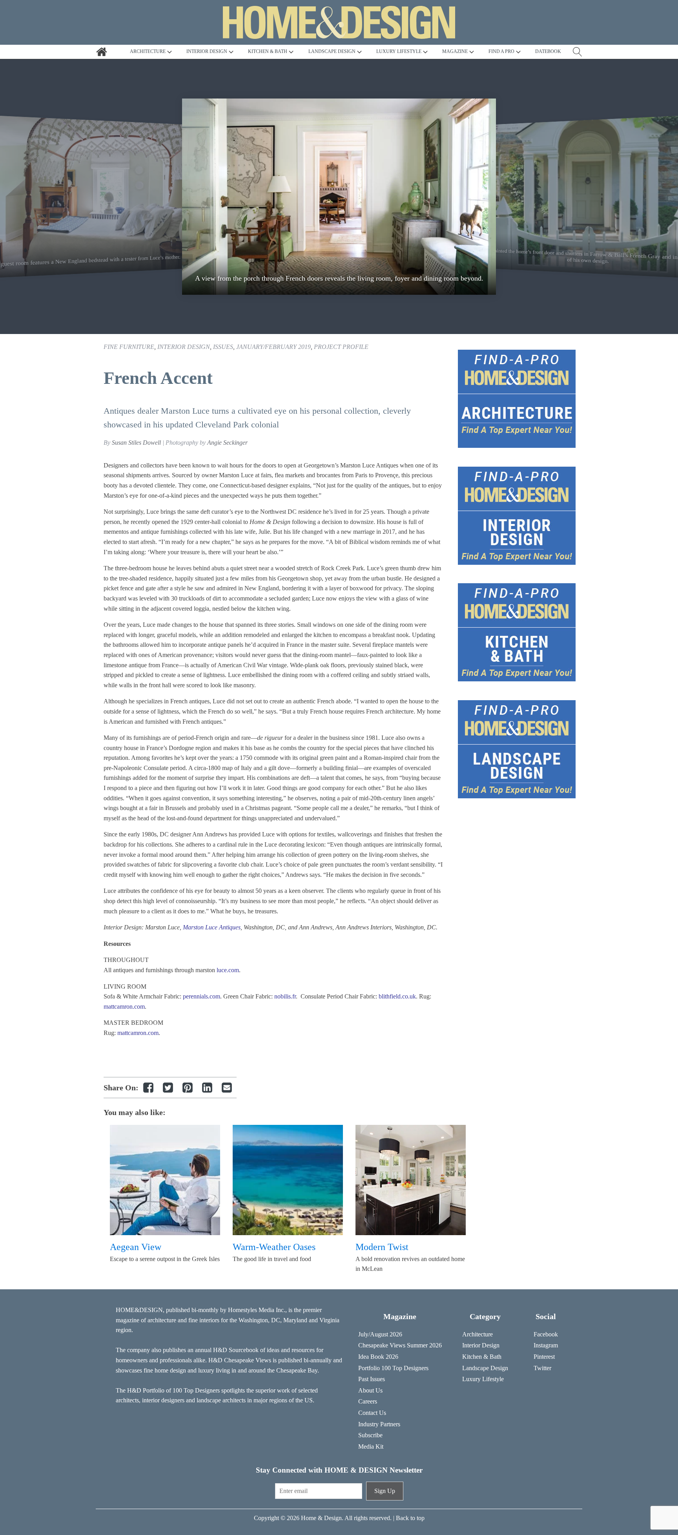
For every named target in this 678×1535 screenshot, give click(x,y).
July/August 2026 (380, 1334)
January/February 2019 (273, 346)
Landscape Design (485, 1368)
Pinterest (544, 1356)
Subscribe (370, 1435)
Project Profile (341, 346)
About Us (370, 1390)
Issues (223, 346)
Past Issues (371, 1379)
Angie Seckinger (227, 442)
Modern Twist (381, 1247)
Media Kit (370, 1446)
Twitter (542, 1368)
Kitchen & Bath (481, 1356)
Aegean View (135, 1247)
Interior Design (183, 346)
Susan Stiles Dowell (136, 442)
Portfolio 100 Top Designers (393, 1368)
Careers (367, 1401)
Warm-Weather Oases (274, 1247)
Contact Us (372, 1412)
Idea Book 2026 (378, 1356)
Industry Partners (379, 1424)
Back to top (410, 1518)
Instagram (546, 1345)
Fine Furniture (129, 346)
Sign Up (384, 1491)
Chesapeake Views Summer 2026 (400, 1345)
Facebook (546, 1334)
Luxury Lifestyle (483, 1379)
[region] (339, 196)
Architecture (477, 1334)
